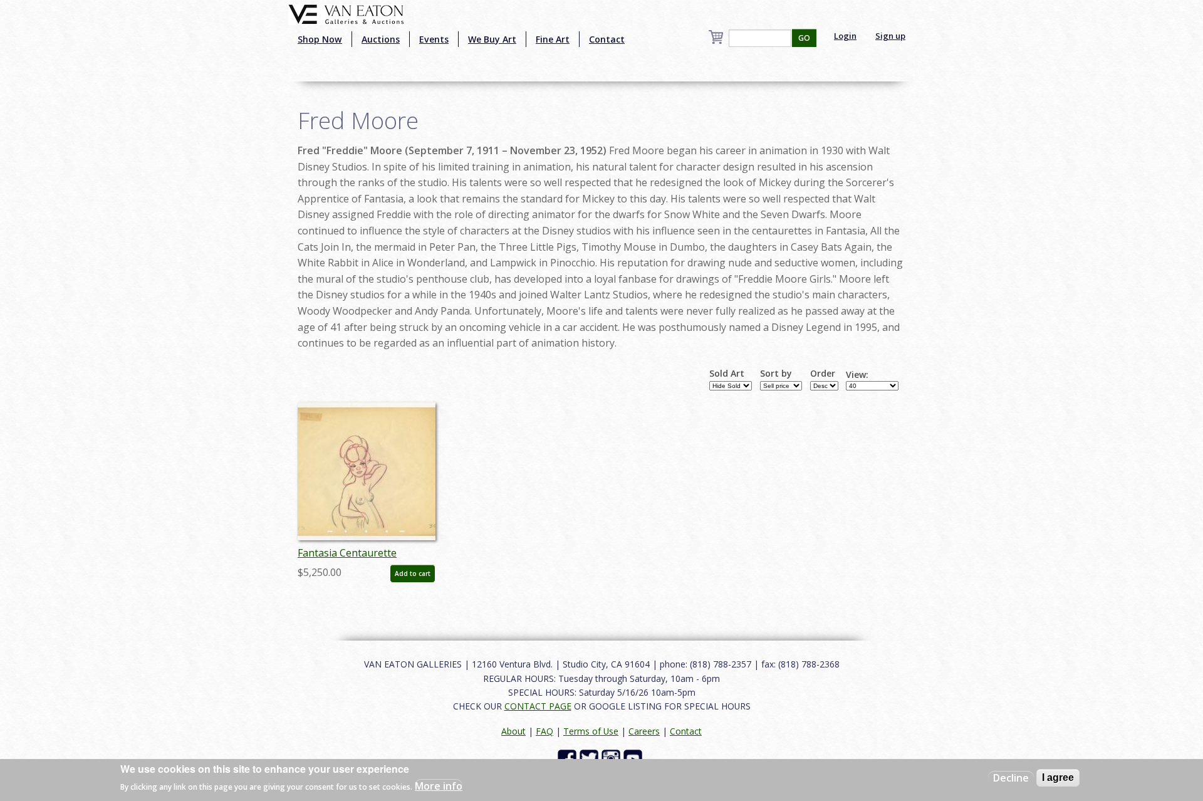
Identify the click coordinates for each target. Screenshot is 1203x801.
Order (822, 373)
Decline (1011, 778)
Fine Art (553, 39)
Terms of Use (590, 731)
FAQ (544, 731)
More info (438, 786)
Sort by (776, 373)
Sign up (890, 35)
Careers (644, 731)
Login (845, 35)
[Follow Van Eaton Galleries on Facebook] (569, 757)
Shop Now (320, 39)
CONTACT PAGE (537, 706)
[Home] (346, 13)
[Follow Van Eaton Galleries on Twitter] (591, 757)
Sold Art (726, 373)
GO (804, 38)
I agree (1058, 777)
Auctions (381, 39)
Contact (607, 39)
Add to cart (412, 573)
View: (857, 374)
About (513, 731)
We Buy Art (492, 39)
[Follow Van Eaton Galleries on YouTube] (634, 757)
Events (434, 39)
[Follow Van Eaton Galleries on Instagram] (612, 757)
